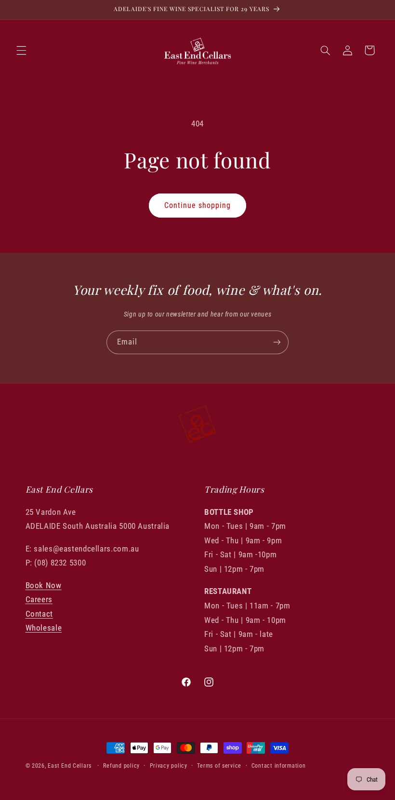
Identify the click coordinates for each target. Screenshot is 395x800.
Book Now (44, 585)
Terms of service (219, 765)
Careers (39, 599)
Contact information (278, 765)
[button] (21, 50)
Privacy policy (168, 765)
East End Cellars (70, 765)
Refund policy (121, 765)
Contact (39, 614)
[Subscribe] (277, 342)
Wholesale (44, 628)
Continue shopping (197, 205)
